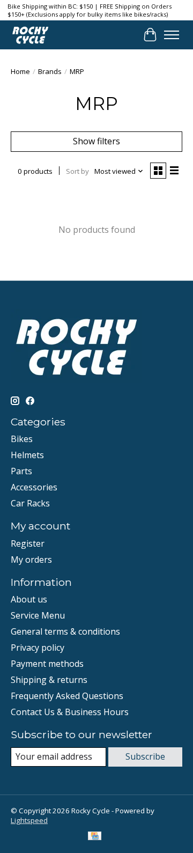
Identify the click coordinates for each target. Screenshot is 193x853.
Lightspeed (29, 820)
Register (27, 543)
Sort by (77, 171)
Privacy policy (37, 647)
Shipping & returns (49, 680)
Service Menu (38, 615)
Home (20, 71)
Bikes (22, 439)
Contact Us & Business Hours (70, 712)
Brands (50, 71)
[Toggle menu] (171, 35)
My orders (31, 559)
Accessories (34, 487)
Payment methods (47, 664)
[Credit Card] (94, 837)
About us (29, 599)
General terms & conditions (65, 631)
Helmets (27, 455)
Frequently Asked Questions (67, 696)
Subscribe (145, 756)
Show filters (96, 141)
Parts (21, 471)
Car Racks (30, 503)
